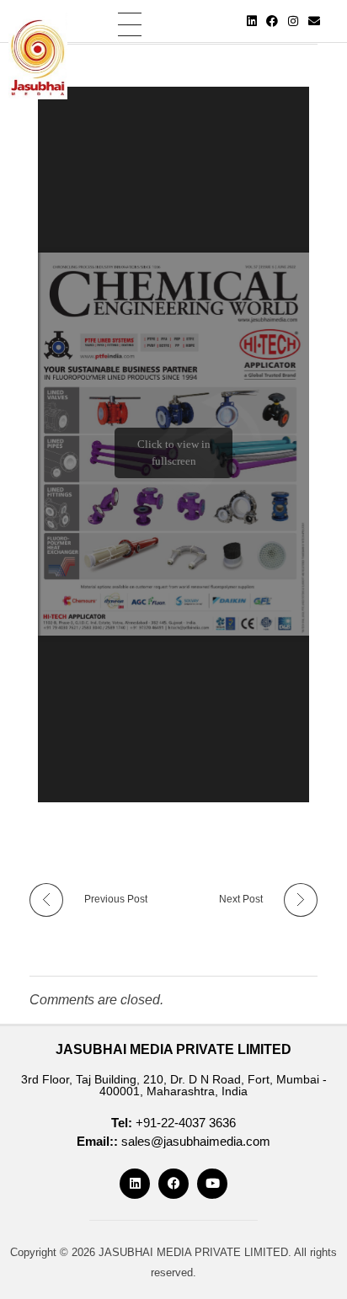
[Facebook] (272, 21)
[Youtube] (212, 1184)
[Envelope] (314, 21)
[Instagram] (293, 21)
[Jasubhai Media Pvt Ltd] (37, 56)
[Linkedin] (251, 21)
